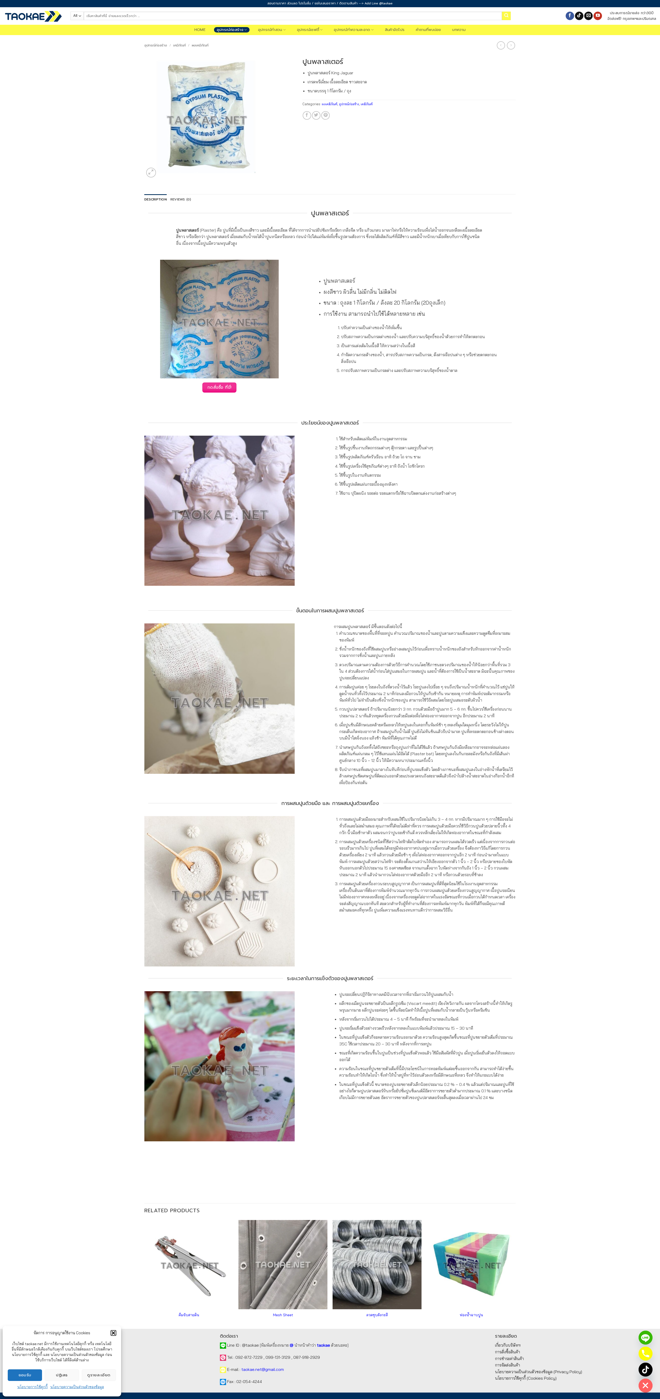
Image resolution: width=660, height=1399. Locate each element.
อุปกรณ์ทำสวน (270, 29)
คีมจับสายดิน (189, 1315)
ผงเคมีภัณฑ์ (200, 45)
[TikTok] (646, 1370)
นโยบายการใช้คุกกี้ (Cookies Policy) (526, 1378)
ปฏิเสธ (62, 1375)
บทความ (459, 29)
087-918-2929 (306, 1357)
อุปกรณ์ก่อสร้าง (230, 29)
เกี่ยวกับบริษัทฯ (508, 1345)
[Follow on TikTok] (579, 16)
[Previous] (144, 1273)
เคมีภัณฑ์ (179, 45)
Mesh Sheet (283, 1315)
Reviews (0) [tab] (180, 199)
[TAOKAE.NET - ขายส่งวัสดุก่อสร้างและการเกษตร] (33, 16)
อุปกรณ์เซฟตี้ (308, 29)
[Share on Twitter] (316, 115)
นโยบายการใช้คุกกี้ (32, 1387)
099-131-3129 (278, 1357)
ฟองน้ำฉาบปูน (471, 1315)
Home (199, 29)
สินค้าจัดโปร (395, 29)
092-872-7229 (248, 1357)
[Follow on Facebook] (570, 16)
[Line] (646, 1338)
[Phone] (646, 1354)
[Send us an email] (588, 16)
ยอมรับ (25, 1375)
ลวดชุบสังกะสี (377, 1315)
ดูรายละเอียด (99, 1375)
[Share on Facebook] (307, 115)
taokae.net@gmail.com (262, 1369)
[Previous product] (511, 45)
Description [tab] (155, 199)
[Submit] (506, 16)
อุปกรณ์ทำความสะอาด (352, 29)
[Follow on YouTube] (597, 16)
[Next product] (501, 45)
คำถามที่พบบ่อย (428, 29)
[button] (113, 1333)
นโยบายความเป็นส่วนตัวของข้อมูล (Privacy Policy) (538, 1371)
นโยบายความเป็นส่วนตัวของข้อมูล (77, 1387)
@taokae (250, 1345)
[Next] (515, 1273)
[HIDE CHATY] (646, 1386)
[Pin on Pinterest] (325, 115)
